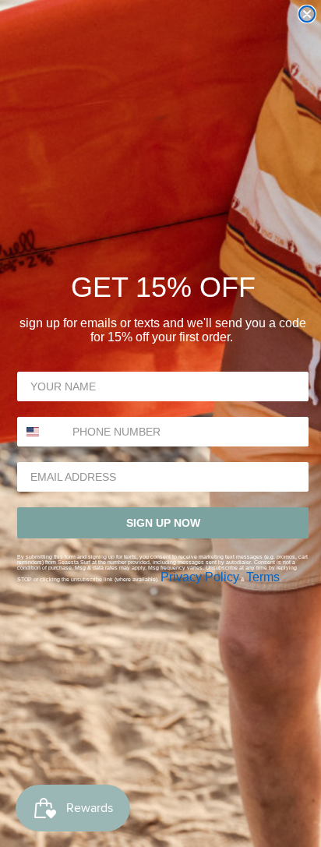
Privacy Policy (199, 577)
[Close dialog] (307, 14)
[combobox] (41, 432)
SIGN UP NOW (163, 523)
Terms (263, 577)
